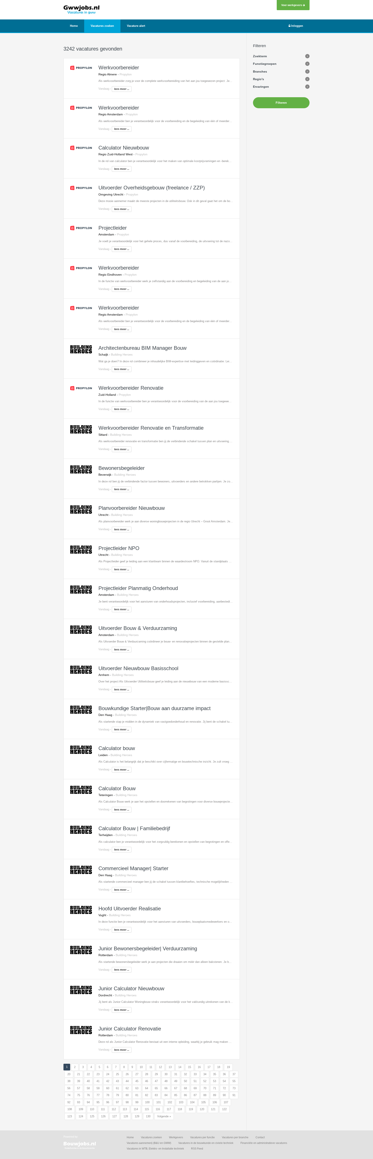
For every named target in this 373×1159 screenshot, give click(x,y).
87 (195, 1095)
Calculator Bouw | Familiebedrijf (134, 828)
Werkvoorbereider (118, 67)
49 (175, 1081)
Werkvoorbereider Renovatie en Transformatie (151, 428)
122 (224, 1109)
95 (98, 1102)
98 (127, 1102)
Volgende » (164, 1116)
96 (107, 1102)
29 (156, 1074)
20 (68, 1074)
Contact (260, 1137)
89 (214, 1095)
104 (192, 1102)
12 (160, 1067)
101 (158, 1102)
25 (117, 1074)
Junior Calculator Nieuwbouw (131, 988)
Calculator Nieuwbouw (123, 148)
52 (204, 1081)
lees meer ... (121, 89)
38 (68, 1081)
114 (136, 1109)
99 (136, 1102)
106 (214, 1102)
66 (166, 1088)
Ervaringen (261, 86)
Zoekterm (260, 56)
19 (228, 1067)
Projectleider (112, 228)
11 (150, 1067)
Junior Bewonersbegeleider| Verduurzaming (147, 948)
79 (117, 1095)
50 (185, 1081)
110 (92, 1109)
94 (88, 1102)
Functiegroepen (265, 63)
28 (146, 1074)
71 (214, 1088)
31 (175, 1074)
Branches (260, 71)
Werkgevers (176, 1137)
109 (81, 1109)
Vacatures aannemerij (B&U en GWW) (149, 1143)
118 (180, 1109)
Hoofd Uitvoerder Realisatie (129, 908)
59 (98, 1088)
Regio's (258, 79)
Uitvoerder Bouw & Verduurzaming (137, 628)
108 (69, 1109)
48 (166, 1081)
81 (136, 1095)
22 (88, 1074)
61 (117, 1088)
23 (98, 1074)
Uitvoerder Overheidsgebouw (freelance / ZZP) (151, 188)
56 (68, 1088)
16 (199, 1067)
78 (107, 1095)
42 (107, 1081)
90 (224, 1095)
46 (146, 1081)
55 (233, 1081)
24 (107, 1074)
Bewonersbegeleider (121, 468)
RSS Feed (197, 1148)
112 (114, 1109)
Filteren (281, 102)
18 (218, 1067)
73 (233, 1088)
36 (224, 1074)
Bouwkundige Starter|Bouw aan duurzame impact (154, 708)
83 (156, 1095)
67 (175, 1088)
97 (117, 1102)
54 (224, 1081)
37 (233, 1074)
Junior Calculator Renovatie (129, 1029)
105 (203, 1102)
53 (214, 1081)
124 (81, 1116)
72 (224, 1088)
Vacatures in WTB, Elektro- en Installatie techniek (155, 1148)
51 (195, 1081)
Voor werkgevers (292, 5)
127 (114, 1116)
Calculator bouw (116, 748)
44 (127, 1081)
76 (88, 1095)
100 (147, 1102)
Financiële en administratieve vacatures (263, 1143)
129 (137, 1116)
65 (156, 1088)
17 (208, 1067)
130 (148, 1116)
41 (98, 1081)
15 (189, 1067)
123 (69, 1116)
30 (166, 1074)
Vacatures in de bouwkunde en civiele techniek (205, 1143)
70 (204, 1088)
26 (127, 1074)
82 (146, 1095)
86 (185, 1095)
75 (78, 1095)
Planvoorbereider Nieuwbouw (131, 508)
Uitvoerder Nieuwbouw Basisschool (138, 668)
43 (117, 1081)
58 (88, 1088)
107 (226, 1102)
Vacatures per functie (202, 1137)
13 (170, 1067)
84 (166, 1095)
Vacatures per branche (235, 1137)
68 (185, 1088)
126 (103, 1116)
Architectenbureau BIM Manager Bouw (142, 348)
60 (107, 1088)
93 (78, 1102)
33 (195, 1074)
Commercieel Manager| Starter (133, 868)
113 (125, 1109)
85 (175, 1095)
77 (98, 1095)
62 (127, 1088)
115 (147, 1109)
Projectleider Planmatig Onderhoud (138, 588)
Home (130, 1137)
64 (146, 1088)
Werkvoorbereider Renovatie (130, 388)
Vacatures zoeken (151, 1137)
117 (169, 1109)
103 (181, 1102)
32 (185, 1074)
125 (92, 1116)
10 (141, 1067)
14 (179, 1067)
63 (136, 1088)
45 (136, 1081)
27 (136, 1074)
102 (170, 1102)
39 (78, 1081)
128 (125, 1116)
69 (195, 1088)
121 (213, 1109)
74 (68, 1095)
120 (202, 1109)
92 (68, 1102)
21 (78, 1074)
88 (204, 1095)
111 (103, 1109)
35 (214, 1074)
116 (158, 1109)
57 (78, 1088)
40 (88, 1081)
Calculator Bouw (117, 788)
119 (191, 1109)
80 (127, 1095)
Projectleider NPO (118, 548)
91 (233, 1095)
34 (204, 1074)
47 (156, 1081)
